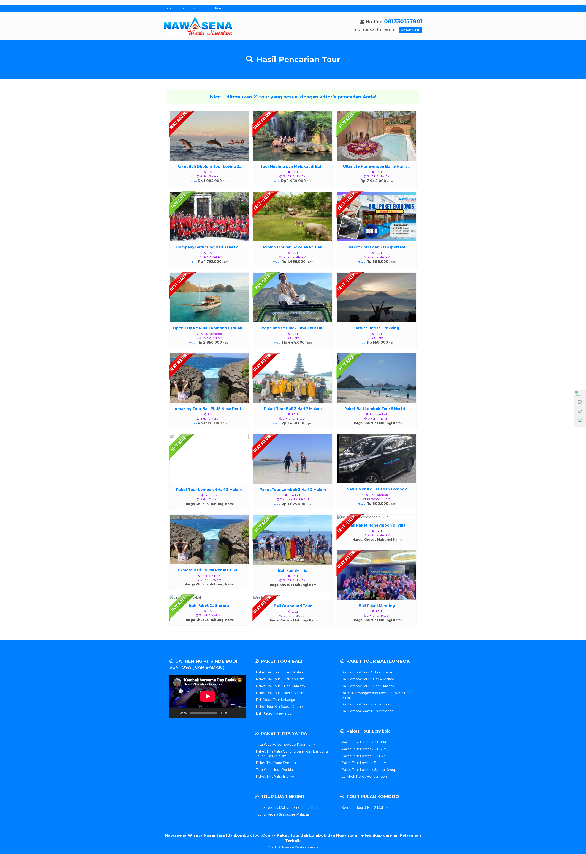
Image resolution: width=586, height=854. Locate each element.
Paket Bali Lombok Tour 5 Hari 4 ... (376, 409)
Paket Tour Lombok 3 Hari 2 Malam (293, 489)
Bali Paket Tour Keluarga (275, 700)
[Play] (175, 713)
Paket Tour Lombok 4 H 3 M (364, 756)
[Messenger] (580, 421)
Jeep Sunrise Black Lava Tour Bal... (293, 328)
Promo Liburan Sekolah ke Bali (292, 247)
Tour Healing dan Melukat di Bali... (292, 166)
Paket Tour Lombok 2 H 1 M (364, 742)
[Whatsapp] (580, 403)
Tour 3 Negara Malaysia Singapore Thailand (290, 808)
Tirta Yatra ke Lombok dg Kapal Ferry (285, 744)
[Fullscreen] (239, 713)
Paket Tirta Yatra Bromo (275, 776)
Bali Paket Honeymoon (274, 713)
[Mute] (232, 713)
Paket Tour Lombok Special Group (369, 770)
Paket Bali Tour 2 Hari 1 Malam (280, 672)
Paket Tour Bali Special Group (279, 707)
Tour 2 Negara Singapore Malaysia (283, 814)
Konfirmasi (187, 8)
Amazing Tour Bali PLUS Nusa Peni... (209, 409)
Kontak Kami (410, 29)
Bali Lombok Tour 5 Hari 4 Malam (368, 679)
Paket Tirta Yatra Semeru (276, 763)
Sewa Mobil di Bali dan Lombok (377, 489)
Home (168, 8)
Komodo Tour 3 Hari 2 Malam (365, 808)
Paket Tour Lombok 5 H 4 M (364, 763)
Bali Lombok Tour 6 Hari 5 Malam (368, 686)
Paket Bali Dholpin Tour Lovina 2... (209, 166)
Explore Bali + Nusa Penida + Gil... (209, 570)
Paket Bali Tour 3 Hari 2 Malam (280, 679)
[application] (207, 696)
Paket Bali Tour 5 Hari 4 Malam (280, 693)
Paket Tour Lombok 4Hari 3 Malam (209, 489)
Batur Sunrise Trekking (376, 328)
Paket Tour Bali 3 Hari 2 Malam (293, 409)
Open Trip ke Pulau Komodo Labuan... (209, 328)
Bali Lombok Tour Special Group (367, 704)
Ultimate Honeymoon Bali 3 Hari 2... (376, 166)
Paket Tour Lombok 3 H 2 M (364, 749)
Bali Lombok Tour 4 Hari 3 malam (368, 672)
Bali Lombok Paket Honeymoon (367, 711)
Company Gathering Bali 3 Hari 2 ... (209, 247)
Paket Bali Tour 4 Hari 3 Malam (280, 686)
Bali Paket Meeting (377, 606)
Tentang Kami (212, 8)
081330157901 (403, 21)
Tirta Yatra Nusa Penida (274, 770)
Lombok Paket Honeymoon (364, 776)
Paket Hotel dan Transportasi (377, 247)
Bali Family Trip (293, 570)
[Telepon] (580, 412)
